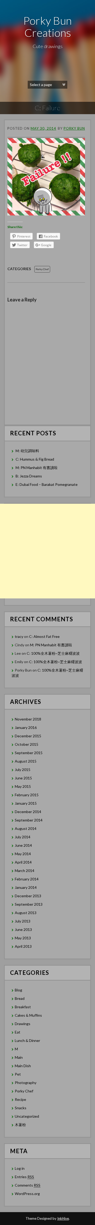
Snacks (20, 1108)
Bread (20, 998)
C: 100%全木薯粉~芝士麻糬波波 (53, 653)
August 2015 (25, 761)
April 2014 (23, 862)
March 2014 (24, 870)
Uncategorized (27, 1116)
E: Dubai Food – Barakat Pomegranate (47, 484)
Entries (24, 1176)
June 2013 (23, 929)
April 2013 (23, 946)
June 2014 (23, 845)
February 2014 (27, 879)
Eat (17, 1032)
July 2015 (22, 769)
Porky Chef (42, 269)
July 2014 (22, 837)
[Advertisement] (47, 551)
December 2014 (28, 811)
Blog (18, 990)
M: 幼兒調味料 (27, 450)
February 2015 (27, 795)
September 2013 (28, 904)
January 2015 (26, 803)
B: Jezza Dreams (29, 476)
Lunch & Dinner (27, 1040)
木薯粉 (20, 1124)
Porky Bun (74, 128)
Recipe (20, 1099)
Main (19, 1057)
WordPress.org (27, 1193)
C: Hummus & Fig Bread (35, 459)
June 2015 (23, 778)
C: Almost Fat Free (44, 636)
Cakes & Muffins (28, 1015)
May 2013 (23, 938)
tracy (19, 636)
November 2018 (28, 719)
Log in (20, 1168)
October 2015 (26, 744)
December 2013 (28, 896)
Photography (25, 1082)
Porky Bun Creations (47, 26)
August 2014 (25, 828)
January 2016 (26, 727)
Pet (18, 1074)
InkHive (63, 1218)
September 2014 (28, 820)
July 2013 (22, 921)
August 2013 (25, 912)
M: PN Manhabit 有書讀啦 (37, 467)
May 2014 (23, 853)
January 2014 (26, 887)
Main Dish (23, 1065)
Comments (27, 1185)
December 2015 (28, 736)
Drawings (22, 1023)
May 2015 (23, 786)
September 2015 (28, 752)
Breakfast (23, 1007)
